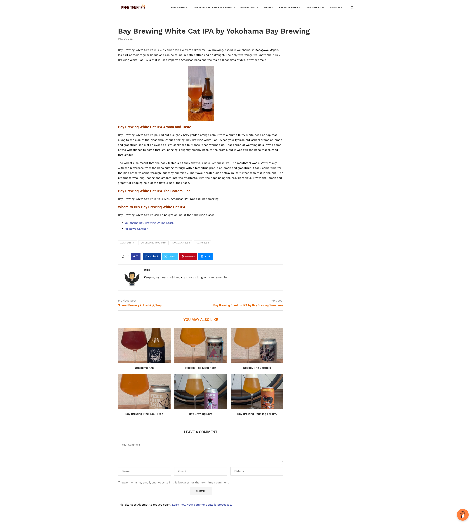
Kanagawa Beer (181, 243)
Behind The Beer (288, 7)
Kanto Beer (202, 243)
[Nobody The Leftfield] (257, 345)
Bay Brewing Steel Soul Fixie (144, 414)
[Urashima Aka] (144, 345)
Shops (267, 7)
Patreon (335, 7)
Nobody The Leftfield (257, 368)
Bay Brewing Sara (201, 414)
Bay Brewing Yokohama (153, 243)
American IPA (127, 243)
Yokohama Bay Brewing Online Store (149, 222)
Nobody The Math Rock (200, 368)
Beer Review (178, 7)
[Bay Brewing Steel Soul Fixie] (144, 391)
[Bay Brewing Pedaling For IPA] (257, 391)
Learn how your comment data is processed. (202, 504)
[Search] (352, 7)
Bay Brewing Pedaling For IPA (257, 414)
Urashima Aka (144, 368)
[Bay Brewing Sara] (200, 391)
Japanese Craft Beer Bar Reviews (212, 7)
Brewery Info (248, 7)
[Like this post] (137, 256)
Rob (147, 270)
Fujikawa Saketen (136, 228)
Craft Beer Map (315, 7)
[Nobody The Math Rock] (200, 345)
